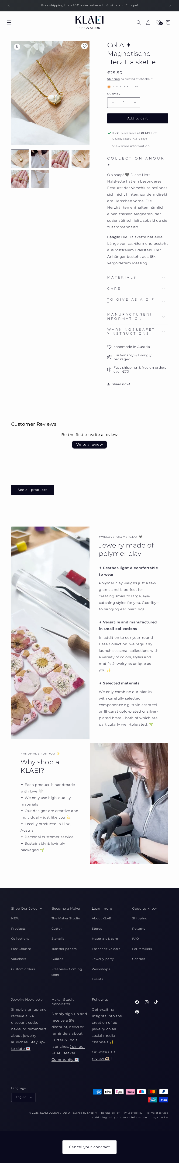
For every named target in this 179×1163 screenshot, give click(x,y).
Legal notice (159, 1117)
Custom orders (23, 969)
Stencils (58, 938)
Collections (20, 938)
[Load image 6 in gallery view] (40, 179)
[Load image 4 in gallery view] (81, 159)
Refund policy (110, 1112)
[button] (9, 22)
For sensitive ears (106, 949)
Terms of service (157, 1112)
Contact (138, 959)
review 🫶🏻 (101, 1058)
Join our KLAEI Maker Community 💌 (68, 1053)
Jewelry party (103, 959)
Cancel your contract (89, 1147)
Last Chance (21, 949)
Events (97, 979)
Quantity (113, 93)
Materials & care (105, 938)
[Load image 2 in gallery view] (40, 159)
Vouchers (18, 959)
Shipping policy (105, 1117)
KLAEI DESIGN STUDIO (55, 1112)
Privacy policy (133, 1112)
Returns (138, 928)
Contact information (133, 1117)
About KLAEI (102, 918)
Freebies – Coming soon (67, 971)
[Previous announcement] (9, 6)
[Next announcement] (170, 6)
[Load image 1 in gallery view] (20, 159)
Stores (97, 928)
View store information (131, 146)
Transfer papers (64, 949)
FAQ (135, 938)
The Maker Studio (66, 918)
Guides (57, 959)
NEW (15, 918)
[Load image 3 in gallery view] (60, 159)
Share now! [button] (121, 384)
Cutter (57, 928)
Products (18, 928)
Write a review (89, 444)
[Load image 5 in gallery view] (20, 179)
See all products (32, 490)
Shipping (113, 79)
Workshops (101, 969)
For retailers (142, 949)
